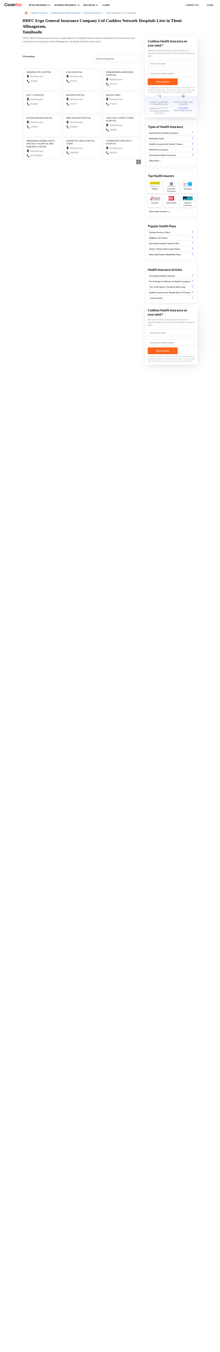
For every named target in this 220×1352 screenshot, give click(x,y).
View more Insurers (158, 211)
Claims (106, 5)
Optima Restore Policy (159, 232)
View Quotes (162, 81)
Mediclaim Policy (156, 138)
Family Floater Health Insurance (163, 133)
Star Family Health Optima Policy (164, 243)
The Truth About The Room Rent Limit (167, 287)
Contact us (192, 5)
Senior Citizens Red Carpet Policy (164, 249)
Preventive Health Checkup (162, 276)
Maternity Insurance (158, 149)
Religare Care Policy (158, 238)
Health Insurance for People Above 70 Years (170, 292)
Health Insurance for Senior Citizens (166, 144)
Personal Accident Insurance (162, 155)
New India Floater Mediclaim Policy (165, 254)
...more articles (156, 298)
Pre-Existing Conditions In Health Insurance (169, 281)
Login (210, 5)
